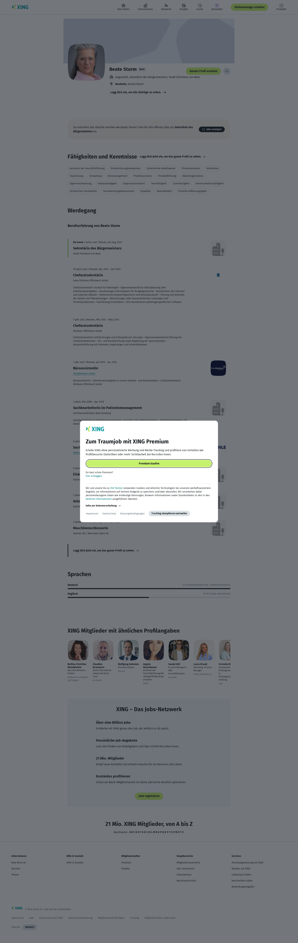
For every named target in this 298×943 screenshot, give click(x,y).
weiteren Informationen (99, 499)
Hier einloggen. (94, 476)
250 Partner (116, 488)
